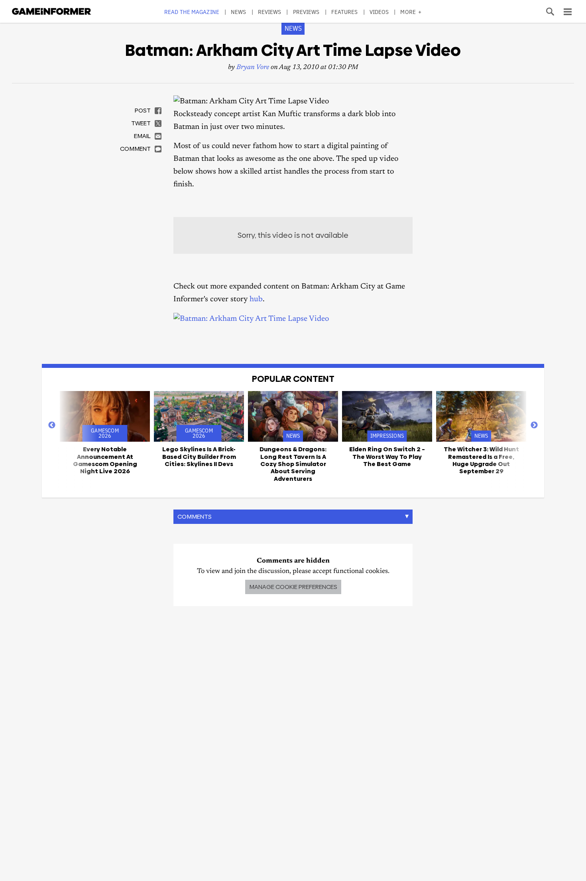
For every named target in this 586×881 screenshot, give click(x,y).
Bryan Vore (252, 67)
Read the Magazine (191, 12)
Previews (306, 12)
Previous (52, 425)
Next (534, 425)
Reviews (269, 12)
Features (344, 12)
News (238, 12)
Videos (379, 12)
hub (256, 299)
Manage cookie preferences (293, 587)
